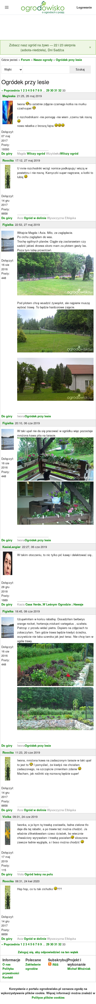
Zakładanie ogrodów (33, 966)
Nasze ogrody (42, 60)
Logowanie (84, 7)
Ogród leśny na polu (39, 874)
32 (59, 90)
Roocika (8, 160)
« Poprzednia (10, 90)
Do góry (6, 153)
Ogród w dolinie (35, 218)
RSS (55, 964)
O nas (6, 964)
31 (55, 90)
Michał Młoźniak (78, 968)
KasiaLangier (11, 547)
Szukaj (80, 69)
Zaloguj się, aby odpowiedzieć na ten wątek (48, 952)
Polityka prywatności (10, 970)
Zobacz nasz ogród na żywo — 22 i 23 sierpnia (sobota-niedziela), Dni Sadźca (42, 47)
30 (51, 90)
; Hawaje (77, 604)
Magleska (8, 96)
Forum (25, 60)
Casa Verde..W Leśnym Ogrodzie (48, 604)
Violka (6, 816)
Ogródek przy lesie (69, 60)
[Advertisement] (48, 28)
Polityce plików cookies (48, 997)
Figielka (7, 224)
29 (47, 90)
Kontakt (7, 977)
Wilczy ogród (36, 153)
